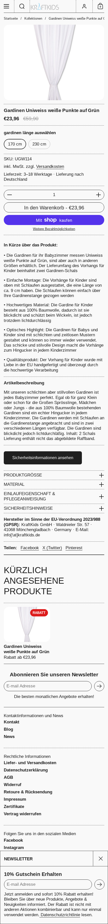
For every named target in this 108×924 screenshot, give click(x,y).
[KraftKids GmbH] (54, 6)
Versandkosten (50, 166)
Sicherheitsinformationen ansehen (42, 458)
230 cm (39, 144)
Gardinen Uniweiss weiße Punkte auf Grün (27, 633)
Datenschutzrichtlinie (59, 914)
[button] (22, 6)
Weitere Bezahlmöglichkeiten (54, 229)
